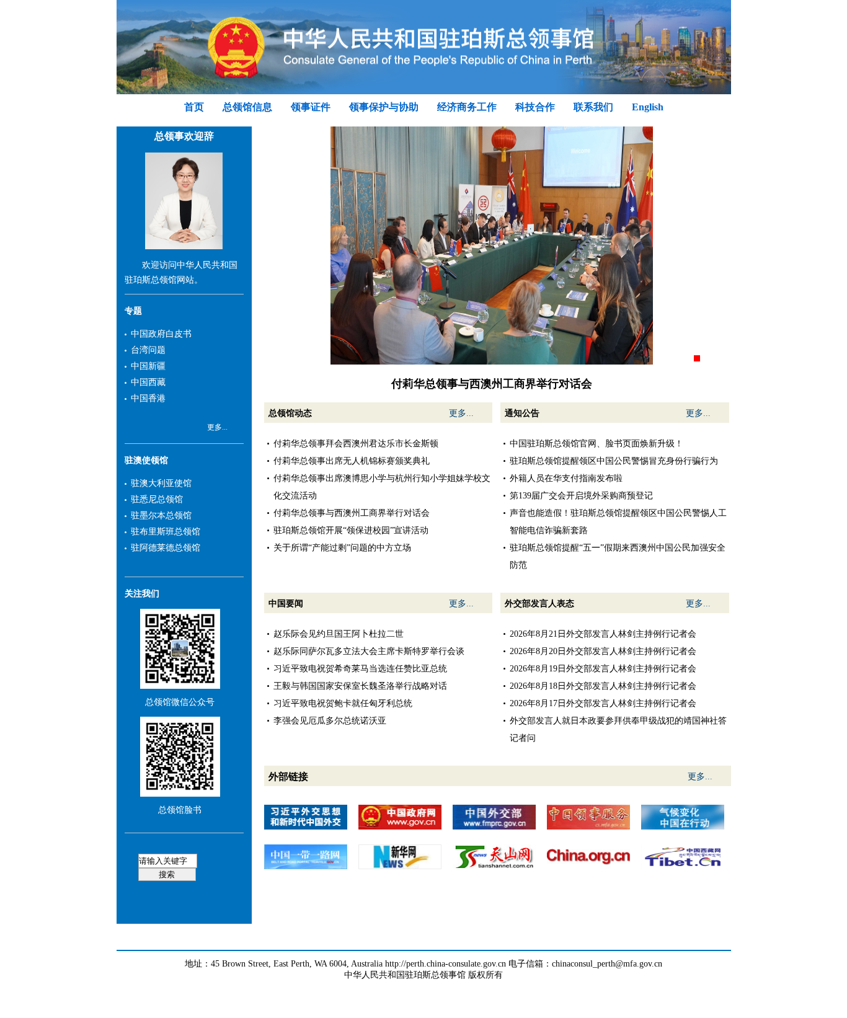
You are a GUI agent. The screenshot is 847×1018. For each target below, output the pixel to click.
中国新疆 (148, 366)
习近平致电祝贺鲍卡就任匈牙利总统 (342, 703)
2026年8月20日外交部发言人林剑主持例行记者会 (603, 651)
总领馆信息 (247, 107)
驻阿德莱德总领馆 (165, 547)
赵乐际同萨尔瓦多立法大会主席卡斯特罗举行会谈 (368, 651)
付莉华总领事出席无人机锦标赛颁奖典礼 (351, 461)
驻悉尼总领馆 (157, 499)
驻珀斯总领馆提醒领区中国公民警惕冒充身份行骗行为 (614, 461)
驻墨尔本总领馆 (161, 515)
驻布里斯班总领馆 (165, 531)
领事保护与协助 (384, 107)
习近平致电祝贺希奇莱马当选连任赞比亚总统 (360, 668)
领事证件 (310, 107)
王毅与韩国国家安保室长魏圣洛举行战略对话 (360, 686)
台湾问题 (148, 350)
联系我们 (593, 107)
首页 (194, 107)
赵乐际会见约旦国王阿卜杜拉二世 (338, 634)
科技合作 (535, 107)
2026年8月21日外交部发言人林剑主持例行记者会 (603, 634)
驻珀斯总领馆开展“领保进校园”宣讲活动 (350, 530)
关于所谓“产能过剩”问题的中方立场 (342, 547)
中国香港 (148, 398)
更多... (217, 427)
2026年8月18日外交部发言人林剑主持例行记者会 (603, 686)
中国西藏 (148, 382)
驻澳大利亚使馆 (161, 483)
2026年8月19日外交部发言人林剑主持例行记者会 (603, 668)
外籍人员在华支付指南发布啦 (566, 478)
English (647, 107)
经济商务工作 (467, 107)
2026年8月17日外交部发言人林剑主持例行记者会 (603, 703)
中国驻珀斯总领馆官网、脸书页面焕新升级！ (596, 443)
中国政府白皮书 (161, 334)
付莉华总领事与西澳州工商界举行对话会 (351, 513)
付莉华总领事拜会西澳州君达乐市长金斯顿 (355, 443)
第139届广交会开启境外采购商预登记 (581, 495)
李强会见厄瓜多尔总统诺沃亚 (329, 720)
